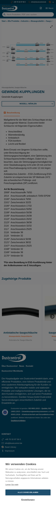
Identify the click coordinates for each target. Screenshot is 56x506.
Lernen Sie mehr (11, 485)
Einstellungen (28, 500)
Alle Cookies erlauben (28, 492)
